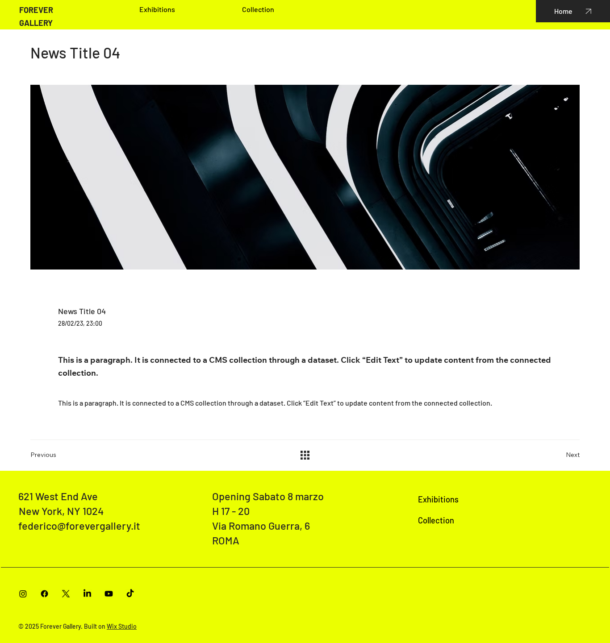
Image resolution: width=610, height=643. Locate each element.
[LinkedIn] (87, 593)
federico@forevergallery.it (79, 525)
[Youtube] (108, 593)
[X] (66, 593)
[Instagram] (23, 593)
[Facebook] (44, 593)
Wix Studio (122, 626)
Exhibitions (438, 499)
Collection (436, 520)
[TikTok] (130, 593)
